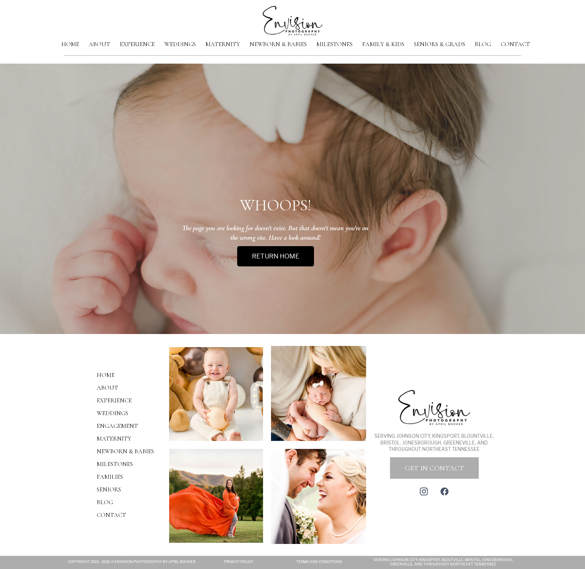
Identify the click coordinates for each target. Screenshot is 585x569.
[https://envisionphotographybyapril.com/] (292, 20)
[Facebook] (444, 491)
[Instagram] (423, 491)
